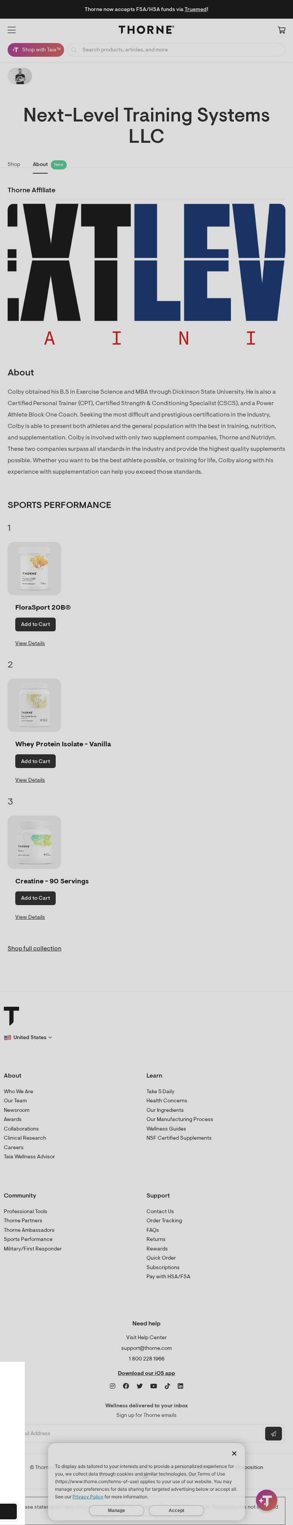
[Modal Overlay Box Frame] (78, 1443)
